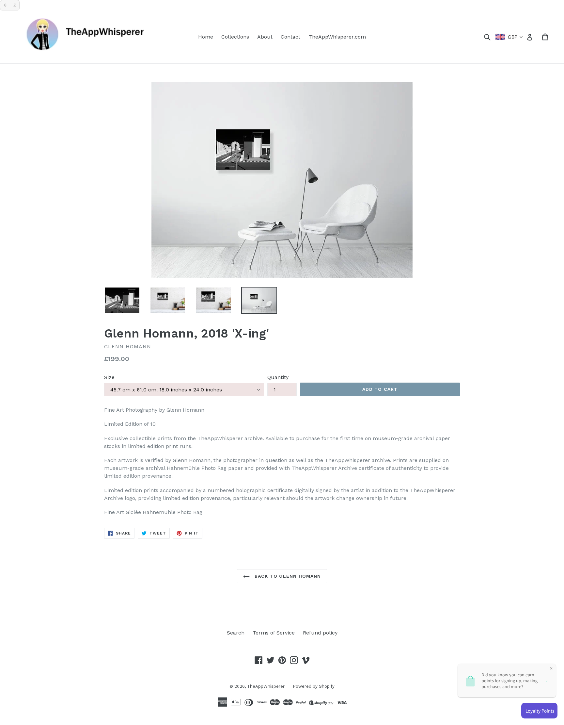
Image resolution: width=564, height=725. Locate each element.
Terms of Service (274, 633)
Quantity (278, 377)
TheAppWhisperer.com (337, 37)
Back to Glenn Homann (287, 576)
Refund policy (320, 633)
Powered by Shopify (314, 686)
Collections (235, 37)
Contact (290, 37)
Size (109, 377)
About (265, 37)
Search (235, 633)
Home (205, 37)
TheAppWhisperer (266, 686)
